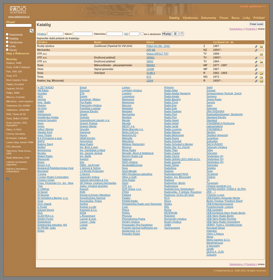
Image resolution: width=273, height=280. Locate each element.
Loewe (84, 224)
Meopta (126, 123)
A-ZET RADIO (46, 87)
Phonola (127, 215)
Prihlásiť (259, 17)
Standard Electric (216, 117)
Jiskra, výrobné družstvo (94, 186)
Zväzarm (211, 254)
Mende (126, 120)
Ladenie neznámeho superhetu (16, 163)
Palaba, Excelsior (15, 84)
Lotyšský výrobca (132, 90)
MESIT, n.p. (128, 126)
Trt (207, 180)
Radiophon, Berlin (174, 183)
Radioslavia (171, 186)
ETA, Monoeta (13, 146)
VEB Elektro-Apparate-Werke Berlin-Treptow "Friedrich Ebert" (224, 200)
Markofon (127, 108)
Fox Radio (86, 102)
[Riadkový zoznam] (175, 34)
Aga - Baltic (44, 102)
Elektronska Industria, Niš (52, 224)
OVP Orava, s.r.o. (132, 189)
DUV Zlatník (44, 204)
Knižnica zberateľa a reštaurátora (16, 170)
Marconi (126, 105)
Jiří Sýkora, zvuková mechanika (98, 183)
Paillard (126, 195)
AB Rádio (43, 90)
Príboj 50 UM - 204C (158, 46)
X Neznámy (213, 245)
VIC (126, 34)
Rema (167, 210)
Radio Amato (171, 96)
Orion (125, 183)
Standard (211, 120)
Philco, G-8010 (14, 129)
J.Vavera (85, 174)
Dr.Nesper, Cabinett (16, 138)
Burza (235, 17)
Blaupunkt (43, 159)
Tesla (209, 171)
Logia (83, 227)
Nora (125, 168)
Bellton (42, 147)
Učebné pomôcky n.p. (219, 186)
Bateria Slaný (45, 144)
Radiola (168, 171)
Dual (40, 201)
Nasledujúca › (236, 29)
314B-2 (151, 72)
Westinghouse (214, 242)
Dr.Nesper (43, 195)
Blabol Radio (45, 156)
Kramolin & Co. (88, 210)
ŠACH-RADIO (214, 144)
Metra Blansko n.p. (133, 129)
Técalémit (212, 174)
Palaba (126, 198)
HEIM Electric (87, 138)
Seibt (209, 87)
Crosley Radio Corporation (53, 177)
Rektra (168, 204)
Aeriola (42, 99)
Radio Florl (170, 114)
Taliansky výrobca (216, 147)
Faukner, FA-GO (14, 88)
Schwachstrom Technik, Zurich (224, 93)
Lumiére (127, 93)
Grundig (84, 129)
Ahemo (42, 105)
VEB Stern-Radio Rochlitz (221, 218)
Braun (41, 162)
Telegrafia (212, 165)
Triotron (210, 177)
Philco (125, 210)
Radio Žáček (171, 165)
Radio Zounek (172, 162)
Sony (209, 105)
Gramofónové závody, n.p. (95, 120)
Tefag (209, 150)
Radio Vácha (171, 156)
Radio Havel (171, 120)
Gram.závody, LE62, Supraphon (17, 124)
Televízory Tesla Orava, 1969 (18, 152)
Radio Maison (172, 132)
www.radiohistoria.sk (19, 16)
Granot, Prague (88, 123)
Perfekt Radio (130, 201)
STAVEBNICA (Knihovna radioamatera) (220, 125)
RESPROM (170, 212)
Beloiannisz (44, 150)
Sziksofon (212, 141)
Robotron (169, 215)
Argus (41, 126)
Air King (42, 108)
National (127, 159)
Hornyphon (86, 141)
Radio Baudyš (172, 99)
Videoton (211, 230)
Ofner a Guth (129, 177)
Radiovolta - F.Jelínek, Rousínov (183, 192)
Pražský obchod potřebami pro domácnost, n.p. (139, 229)
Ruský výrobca (172, 221)
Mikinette (127, 138)
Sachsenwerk (172, 227)
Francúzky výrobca (91, 105)
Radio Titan (171, 150)
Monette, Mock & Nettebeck (138, 153)
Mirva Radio (129, 150)
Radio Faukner (173, 111)
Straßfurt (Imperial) (217, 135)
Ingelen (84, 159)
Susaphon (212, 138)
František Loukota (90, 108)
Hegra (83, 135)
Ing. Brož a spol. (89, 147)
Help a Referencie (17, 53)
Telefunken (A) (214, 156)
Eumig (83, 96)
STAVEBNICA (214, 129)
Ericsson (85, 90)
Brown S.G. (44, 165)
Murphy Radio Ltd (132, 156)
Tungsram (212, 183)
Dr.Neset (43, 192)
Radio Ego (170, 105)
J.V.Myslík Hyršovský (92, 171)
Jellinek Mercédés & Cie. (94, 180)
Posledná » (251, 29)
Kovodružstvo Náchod (92, 198)
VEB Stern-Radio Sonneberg (223, 221)
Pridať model (256, 24)
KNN (82, 192)
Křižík (83, 212)
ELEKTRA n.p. (46, 215)
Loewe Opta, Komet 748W (19, 142)
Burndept (43, 171)
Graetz (83, 114)
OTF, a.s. (127, 186)
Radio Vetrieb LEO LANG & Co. (182, 159)
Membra (127, 117)
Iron (82, 162)
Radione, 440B (13, 63)
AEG (40, 96)
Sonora (210, 102)
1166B (150, 69)
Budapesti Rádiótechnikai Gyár (56, 168)
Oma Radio (128, 180)
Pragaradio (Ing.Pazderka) (137, 224)
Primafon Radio (131, 233)
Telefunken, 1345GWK (17, 110)
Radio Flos (170, 117)
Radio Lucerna (173, 129)
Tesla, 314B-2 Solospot (18, 67)
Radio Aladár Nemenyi (177, 93)
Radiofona (170, 168)
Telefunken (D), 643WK (18, 105)
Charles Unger (46, 180)
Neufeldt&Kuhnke (132, 165)
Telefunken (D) (215, 159)
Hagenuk (85, 132)
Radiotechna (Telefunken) (179, 189)
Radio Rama (171, 138)
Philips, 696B (12, 93)
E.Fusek (42, 207)
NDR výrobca (130, 162)
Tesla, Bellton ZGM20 (17, 118)
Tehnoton (211, 153)
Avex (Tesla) (45, 135)
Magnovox (128, 102)
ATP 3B (151, 49)
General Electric (89, 111)
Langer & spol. (88, 218)
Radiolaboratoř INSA (176, 174)
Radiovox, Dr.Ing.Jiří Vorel (179, 195)
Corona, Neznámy (15, 134)
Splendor (211, 108)
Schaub (210, 90)
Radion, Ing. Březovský (177, 177)
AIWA (41, 111)
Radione (169, 180)
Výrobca (41, 34)
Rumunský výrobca (175, 218)
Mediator (127, 111)
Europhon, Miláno (90, 99)
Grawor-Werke (88, 126)
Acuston (42, 93)
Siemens (211, 96)
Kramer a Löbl (88, 207)
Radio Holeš (171, 123)
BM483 (151, 65)
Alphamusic (44, 114)
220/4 (150, 80)
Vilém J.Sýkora (215, 233)
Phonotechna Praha (133, 218)
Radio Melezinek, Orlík (18, 157)
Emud (83, 87)
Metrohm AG (129, 135)
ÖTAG (125, 192)
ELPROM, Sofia (47, 227)
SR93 (150, 61)
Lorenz (126, 87)
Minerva (126, 147)
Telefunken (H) (215, 162)
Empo (41, 230)
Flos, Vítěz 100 (14, 71)
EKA (40, 212)
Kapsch (84, 189)
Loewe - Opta (87, 221)
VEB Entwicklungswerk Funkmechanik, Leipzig (219, 206)
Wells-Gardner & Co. (218, 239)
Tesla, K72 (11, 75)
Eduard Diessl (46, 210)
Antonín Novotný (47, 120)
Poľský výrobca (131, 221)
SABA (167, 224)
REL (166, 207)
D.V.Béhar (43, 189)
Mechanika (128, 114)
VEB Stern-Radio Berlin (220, 215)
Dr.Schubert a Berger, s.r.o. (53, 198)
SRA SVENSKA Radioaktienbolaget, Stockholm (224, 113)
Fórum (223, 17)
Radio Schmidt (172, 141)
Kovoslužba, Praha (91, 201)
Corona (42, 174)
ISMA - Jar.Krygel (89, 165)
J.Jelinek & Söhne (90, 168)
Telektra (211, 168)
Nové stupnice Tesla (16, 80)
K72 (149, 76)
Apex (41, 123)
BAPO (41, 141)
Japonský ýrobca (89, 177)
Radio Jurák (171, 126)
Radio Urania (172, 153)
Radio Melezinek (174, 135)
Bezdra (42, 153)
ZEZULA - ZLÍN (215, 251)
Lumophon (128, 96)
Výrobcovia (190, 17)
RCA (167, 198)
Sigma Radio (214, 99)
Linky (246, 17)
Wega (209, 236)
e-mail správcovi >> (253, 6)
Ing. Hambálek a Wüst (92, 150)
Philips (126, 212)
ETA (82, 93)
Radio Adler (171, 90)
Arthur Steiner (46, 129)
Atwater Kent (45, 132)
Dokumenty (208, 17)
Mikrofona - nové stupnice (19, 101)
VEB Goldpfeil (214, 210)
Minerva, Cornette (15, 97)
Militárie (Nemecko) (133, 144)
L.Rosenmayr (87, 215)
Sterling (210, 132)
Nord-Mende (129, 171)
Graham (84, 117)
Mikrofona (128, 141)
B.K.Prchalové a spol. (50, 138)
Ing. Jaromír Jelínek (91, 153)
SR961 (151, 57)
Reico (167, 201)
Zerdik (210, 248)
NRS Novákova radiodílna (137, 174)
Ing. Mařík (85, 156)
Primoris (169, 87)
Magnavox (128, 99)
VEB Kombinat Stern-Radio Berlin (225, 212)
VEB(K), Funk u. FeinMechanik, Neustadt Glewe (224, 226)
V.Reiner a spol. (215, 195)
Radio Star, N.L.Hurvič (177, 147)
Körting (84, 204)
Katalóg (174, 17)
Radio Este (170, 108)
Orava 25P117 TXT (157, 53)
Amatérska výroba (48, 117)
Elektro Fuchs (45, 218)
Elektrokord (44, 221)
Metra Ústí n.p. (130, 132)
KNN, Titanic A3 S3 (16, 114)
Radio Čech (171, 102)
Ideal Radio (86, 144)
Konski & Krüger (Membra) (95, 195)
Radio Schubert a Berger (178, 144)
